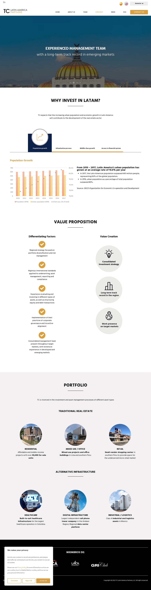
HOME (57, 12)
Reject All (29, 580)
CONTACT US (139, 12)
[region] (28, 566)
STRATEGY (99, 12)
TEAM (85, 12)
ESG (124, 12)
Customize (14, 580)
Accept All (43, 580)
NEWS (113, 12)
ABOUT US (71, 12)
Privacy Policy (21, 567)
